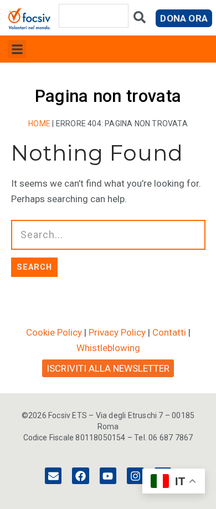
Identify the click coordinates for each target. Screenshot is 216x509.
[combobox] (93, 16)
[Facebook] (80, 475)
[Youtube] (108, 475)
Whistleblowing (108, 347)
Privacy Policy (117, 332)
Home (39, 123)
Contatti (169, 332)
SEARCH (34, 267)
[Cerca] (139, 19)
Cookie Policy (54, 332)
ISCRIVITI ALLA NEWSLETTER (108, 368)
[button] (17, 49)
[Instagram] (135, 475)
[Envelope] (53, 475)
